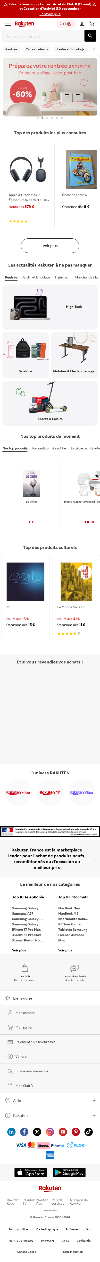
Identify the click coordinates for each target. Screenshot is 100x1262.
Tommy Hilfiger (19, 1229)
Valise (65, 1240)
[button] (50, 9)
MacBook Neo (69, 908)
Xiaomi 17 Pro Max (26, 935)
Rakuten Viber (42, 1201)
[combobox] (43, 36)
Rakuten (20, 1115)
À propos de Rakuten (79, 1201)
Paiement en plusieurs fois (35, 1042)
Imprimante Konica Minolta (75, 919)
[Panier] (92, 24)
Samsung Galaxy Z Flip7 (29, 919)
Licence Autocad (71, 935)
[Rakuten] (23, 24)
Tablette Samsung (72, 929)
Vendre (21, 1056)
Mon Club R (24, 1085)
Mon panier (24, 1027)
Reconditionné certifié (49, 448)
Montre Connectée (20, 1240)
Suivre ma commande (32, 1071)
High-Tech (62, 277)
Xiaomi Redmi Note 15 (29, 940)
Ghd (88, 1229)
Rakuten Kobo (13, 1201)
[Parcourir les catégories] (8, 24)
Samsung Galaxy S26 (28, 908)
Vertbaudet (84, 1240)
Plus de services (58, 1201)
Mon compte (25, 1013)
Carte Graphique (47, 1229)
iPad (62, 940)
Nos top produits (14, 448)
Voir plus (50, 245)
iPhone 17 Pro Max (26, 929)
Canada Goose (26, 1251)
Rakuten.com (50, 1210)
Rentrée (11, 277)
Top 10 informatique (75, 897)
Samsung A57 (22, 913)
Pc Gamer (72, 1229)
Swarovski (47, 1240)
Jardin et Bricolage (36, 277)
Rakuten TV (29, 1201)
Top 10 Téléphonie (28, 897)
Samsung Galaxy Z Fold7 (29, 924)
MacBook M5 (68, 913)
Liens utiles (23, 998)
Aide (17, 1100)
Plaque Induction (72, 1251)
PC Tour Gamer (70, 924)
